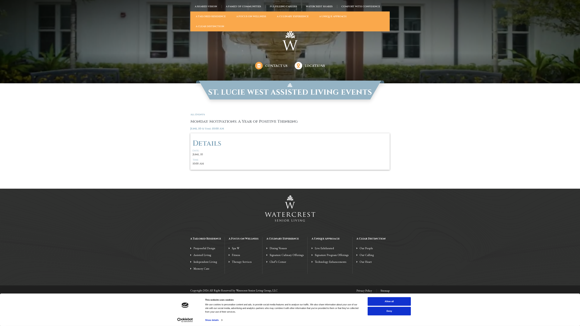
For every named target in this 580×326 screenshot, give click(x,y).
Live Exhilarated (324, 248)
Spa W (235, 248)
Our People (366, 248)
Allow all (389, 301)
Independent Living (205, 262)
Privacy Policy (364, 290)
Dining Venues (278, 248)
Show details (212, 320)
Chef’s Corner (278, 262)
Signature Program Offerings (332, 255)
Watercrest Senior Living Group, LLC (257, 290)
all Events (197, 114)
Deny (389, 311)
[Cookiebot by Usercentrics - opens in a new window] (185, 320)
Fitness (236, 255)
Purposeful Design (204, 248)
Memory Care (201, 268)
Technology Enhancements (330, 262)
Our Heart (366, 262)
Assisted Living (202, 255)
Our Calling (367, 255)
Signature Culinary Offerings (287, 255)
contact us (276, 66)
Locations (315, 66)
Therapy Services (242, 262)
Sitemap (385, 290)
